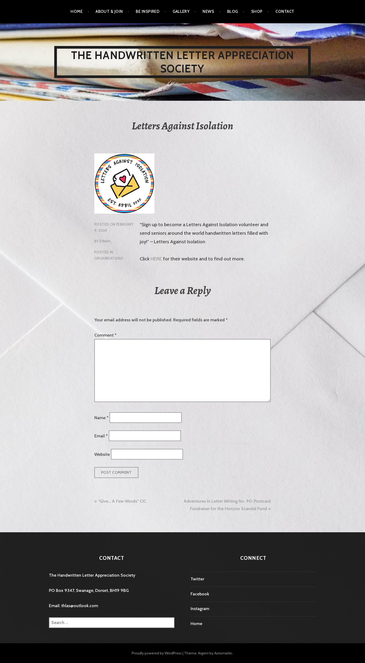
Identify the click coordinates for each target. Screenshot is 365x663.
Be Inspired (148, 11)
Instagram (200, 608)
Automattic (223, 653)
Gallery (181, 11)
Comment (105, 335)
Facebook (200, 593)
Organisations (108, 258)
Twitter (197, 578)
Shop (257, 11)
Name (101, 417)
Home (77, 11)
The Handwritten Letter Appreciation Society (182, 62)
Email (101, 435)
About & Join (109, 11)
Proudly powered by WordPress (157, 653)
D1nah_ (106, 241)
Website (102, 454)
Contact (284, 11)
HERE (156, 259)
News (208, 11)
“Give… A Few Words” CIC (122, 501)
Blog (232, 11)
